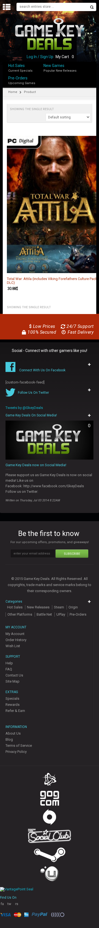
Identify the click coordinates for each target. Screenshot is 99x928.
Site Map (13, 681)
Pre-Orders (18, 78)
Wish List (13, 646)
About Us (13, 733)
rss (16, 906)
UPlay (60, 614)
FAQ (9, 669)
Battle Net (44, 614)
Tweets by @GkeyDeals (24, 408)
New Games (53, 65)
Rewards (13, 705)
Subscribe (72, 554)
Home (12, 92)
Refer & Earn (15, 711)
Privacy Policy (16, 752)
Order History (16, 640)
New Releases (38, 607)
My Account (15, 634)
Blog (9, 739)
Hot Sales (16, 65)
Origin (73, 607)
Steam (59, 607)
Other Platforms (19, 614)
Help (9, 663)
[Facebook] (94, 77)
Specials (12, 698)
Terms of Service (19, 745)
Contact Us (14, 675)
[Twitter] (94, 83)
